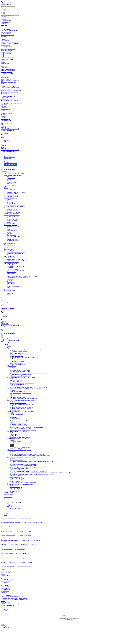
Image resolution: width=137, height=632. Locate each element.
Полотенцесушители (15, 452)
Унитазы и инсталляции (16, 380)
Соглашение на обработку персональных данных (14, 598)
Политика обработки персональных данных (12, 596)
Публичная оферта (6, 595)
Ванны (12, 368)
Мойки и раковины (15, 441)
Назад (10, 346)
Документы (4, 592)
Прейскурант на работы (7, 579)
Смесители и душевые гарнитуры (19, 351)
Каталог (9, 347)
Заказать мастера (5, 572)
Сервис (3, 574)
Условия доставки (5, 586)
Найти (2, 624)
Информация (4, 582)
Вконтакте (6, 140)
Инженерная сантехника (16, 460)
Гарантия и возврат (6, 589)
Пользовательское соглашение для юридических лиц (15, 599)
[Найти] (2, 8)
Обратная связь (5, 591)
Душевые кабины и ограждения (18, 391)
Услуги (2, 578)
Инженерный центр (6, 571)
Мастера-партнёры (6, 581)
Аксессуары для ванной (16, 414)
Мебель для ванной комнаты (18, 403)
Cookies (3, 601)
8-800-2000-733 (5, 127)
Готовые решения (5, 575)
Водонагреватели (15, 434)
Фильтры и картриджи (16, 487)
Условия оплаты (5, 585)
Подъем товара (5, 588)
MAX (5, 141)
